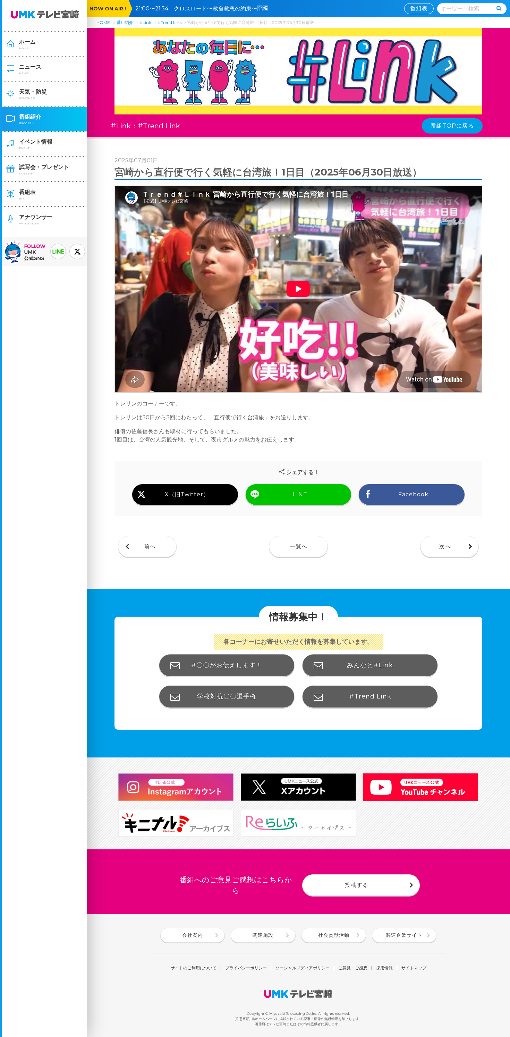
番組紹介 (125, 22)
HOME (103, 22)
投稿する (356, 885)
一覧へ (298, 546)
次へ (445, 546)
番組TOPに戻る (452, 125)
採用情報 (384, 968)
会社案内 (192, 935)
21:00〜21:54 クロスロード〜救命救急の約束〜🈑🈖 (204, 8)
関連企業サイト (404, 935)
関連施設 (263, 935)
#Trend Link (170, 22)
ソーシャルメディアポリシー (302, 968)
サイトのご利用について (193, 968)
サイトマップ (413, 968)
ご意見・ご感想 (352, 968)
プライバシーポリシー (246, 968)
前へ (150, 546)
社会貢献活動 (333, 935)
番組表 (419, 8)
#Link (145, 22)
